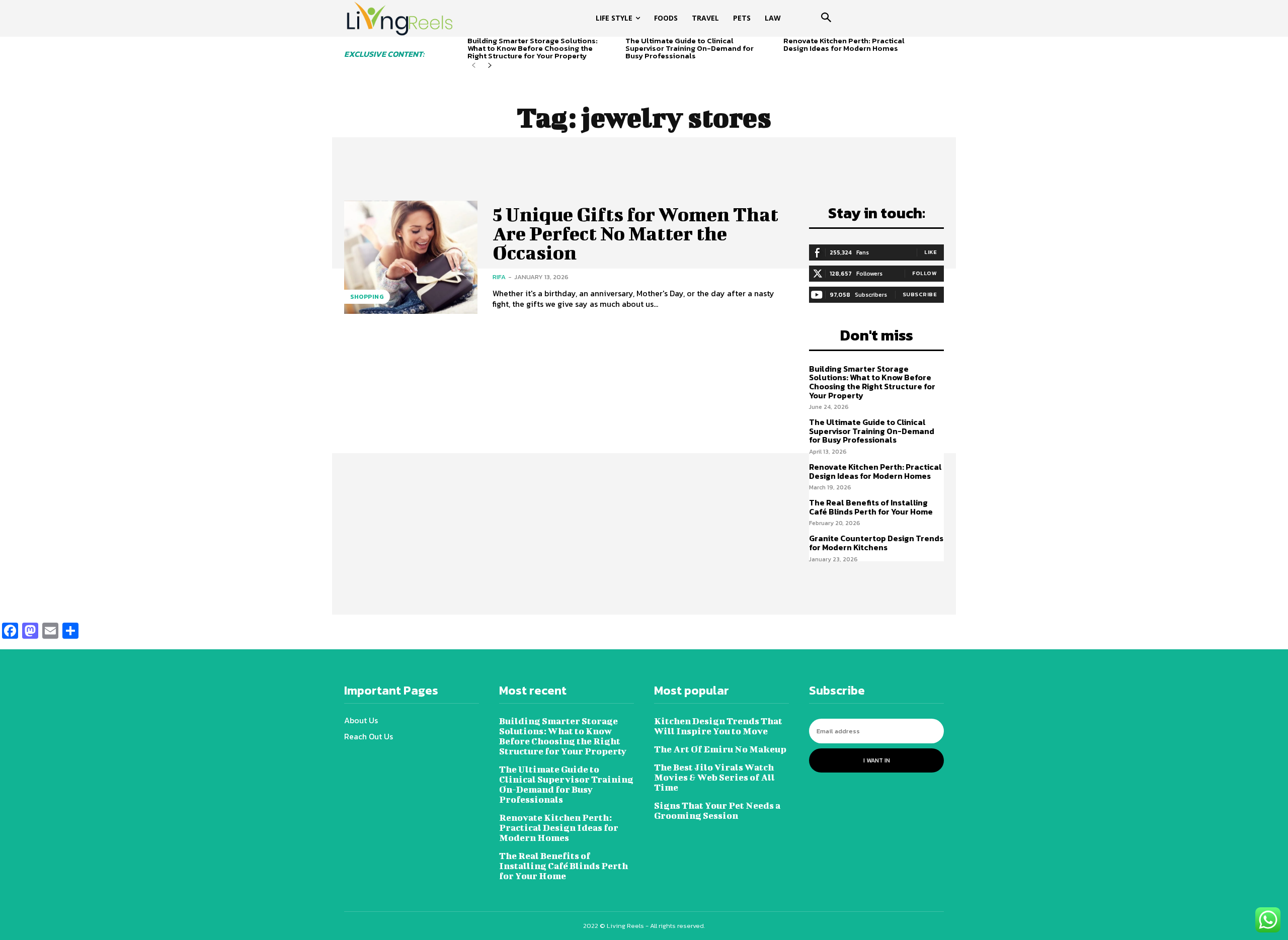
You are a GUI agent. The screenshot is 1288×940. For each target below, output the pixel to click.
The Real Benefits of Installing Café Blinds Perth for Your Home (871, 507)
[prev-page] (473, 65)
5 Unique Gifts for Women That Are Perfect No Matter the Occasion (635, 233)
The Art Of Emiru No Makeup (720, 749)
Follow (924, 273)
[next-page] (490, 65)
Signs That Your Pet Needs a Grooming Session (717, 810)
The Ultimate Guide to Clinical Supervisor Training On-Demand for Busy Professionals (689, 48)
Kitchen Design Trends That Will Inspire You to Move (718, 726)
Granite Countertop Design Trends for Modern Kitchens (876, 542)
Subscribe (920, 294)
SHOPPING (367, 296)
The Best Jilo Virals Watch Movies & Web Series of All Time (714, 777)
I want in (876, 760)
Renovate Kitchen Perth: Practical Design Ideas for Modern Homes (844, 44)
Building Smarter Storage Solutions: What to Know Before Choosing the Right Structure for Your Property (532, 48)
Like (930, 252)
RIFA (499, 277)
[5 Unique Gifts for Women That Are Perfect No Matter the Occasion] (410, 257)
